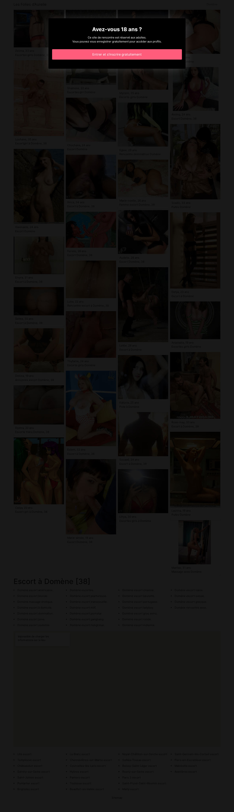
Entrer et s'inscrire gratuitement (117, 54)
